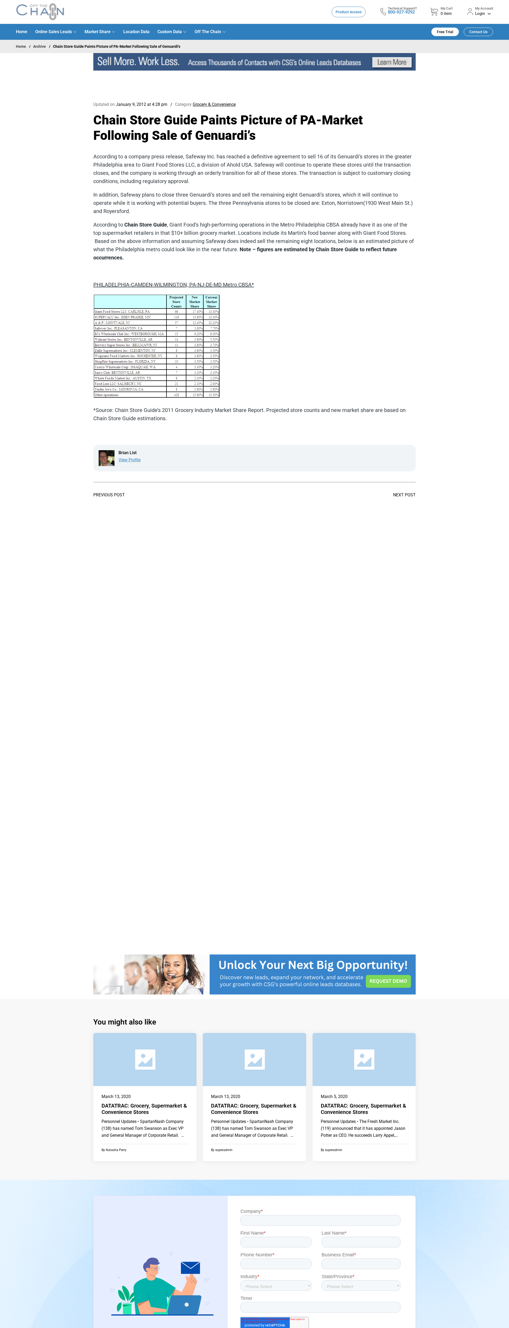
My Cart (447, 8)
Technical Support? (402, 8)
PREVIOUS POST (109, 495)
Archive (39, 46)
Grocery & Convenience (214, 104)
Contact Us (478, 32)
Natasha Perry (116, 1150)
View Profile (130, 459)
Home (21, 31)
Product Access (349, 12)
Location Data (136, 31)
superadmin (223, 1150)
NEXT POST (404, 495)
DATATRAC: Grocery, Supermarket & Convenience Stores (144, 1109)
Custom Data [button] (169, 31)
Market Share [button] (98, 31)
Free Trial (445, 32)
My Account (484, 8)
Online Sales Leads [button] (53, 31)
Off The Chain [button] (208, 31)
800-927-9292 (401, 12)
